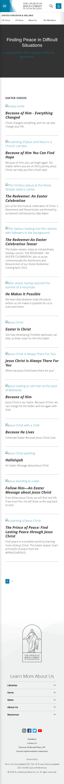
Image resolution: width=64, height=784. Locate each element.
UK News (19, 20)
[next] (18, 581)
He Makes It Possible (22, 293)
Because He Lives (19, 431)
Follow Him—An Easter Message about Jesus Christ (28, 490)
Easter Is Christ (18, 329)
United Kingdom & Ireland (17, 15)
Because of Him (18, 396)
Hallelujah (14, 459)
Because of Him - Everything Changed (29, 115)
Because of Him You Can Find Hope (29, 154)
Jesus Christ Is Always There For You (32, 362)
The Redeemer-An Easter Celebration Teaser (26, 241)
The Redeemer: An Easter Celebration (26, 198)
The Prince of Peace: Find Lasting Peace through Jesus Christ (29, 531)
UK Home (6, 20)
